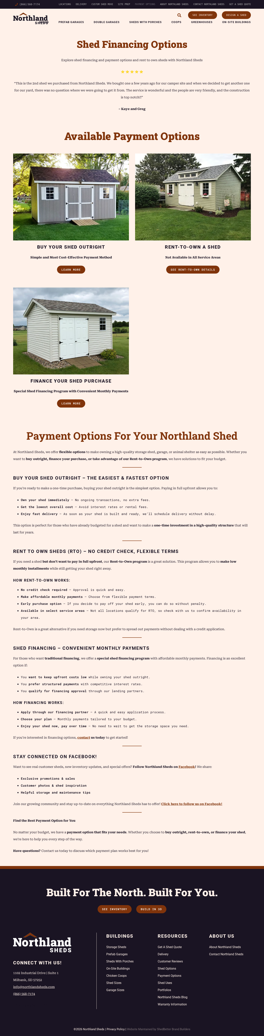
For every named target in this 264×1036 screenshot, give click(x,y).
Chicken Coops (116, 976)
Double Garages (107, 22)
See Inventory (202, 15)
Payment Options (145, 4)
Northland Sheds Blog (172, 997)
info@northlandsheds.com (34, 987)
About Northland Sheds (174, 4)
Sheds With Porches (145, 22)
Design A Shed (236, 15)
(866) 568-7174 (30, 4)
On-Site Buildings (236, 22)
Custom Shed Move (102, 4)
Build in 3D (151, 909)
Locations (65, 4)
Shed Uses (165, 983)
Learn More (71, 269)
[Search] (179, 15)
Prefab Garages (71, 22)
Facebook (187, 767)
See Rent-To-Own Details (193, 269)
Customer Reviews (170, 961)
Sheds (44, 22)
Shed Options (167, 968)
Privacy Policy (116, 1029)
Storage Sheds (116, 947)
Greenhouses (202, 22)
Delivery (81, 4)
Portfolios (164, 990)
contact (83, 737)
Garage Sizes (115, 990)
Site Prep (124, 4)
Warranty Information (172, 1004)
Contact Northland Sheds (208, 4)
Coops (176, 22)
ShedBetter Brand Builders (173, 1029)
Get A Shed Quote (240, 4)
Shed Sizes (113, 983)
